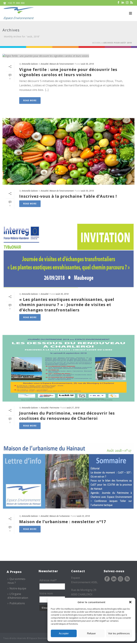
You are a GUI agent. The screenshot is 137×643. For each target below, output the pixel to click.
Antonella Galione (30, 63)
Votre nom (46, 593)
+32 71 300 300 (16, 3)
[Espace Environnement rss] (127, 579)
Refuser (91, 633)
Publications (17, 603)
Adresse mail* (48, 580)
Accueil (96, 43)
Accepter (64, 633)
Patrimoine (54, 407)
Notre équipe (18, 588)
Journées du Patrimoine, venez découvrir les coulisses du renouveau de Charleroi (67, 415)
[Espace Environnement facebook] (107, 579)
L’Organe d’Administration (18, 596)
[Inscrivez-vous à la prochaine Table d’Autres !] (68, 151)
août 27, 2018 (73, 407)
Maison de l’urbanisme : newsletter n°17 (62, 521)
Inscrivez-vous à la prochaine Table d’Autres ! (68, 196)
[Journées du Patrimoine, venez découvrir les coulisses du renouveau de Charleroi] (68, 368)
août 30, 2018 (87, 63)
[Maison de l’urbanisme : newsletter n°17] (68, 476)
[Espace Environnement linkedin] (113, 579)
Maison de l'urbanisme (59, 516)
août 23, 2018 (83, 516)
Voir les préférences (119, 633)
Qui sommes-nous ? (17, 581)
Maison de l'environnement (61, 63)
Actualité (44, 63)
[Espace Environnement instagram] (120, 579)
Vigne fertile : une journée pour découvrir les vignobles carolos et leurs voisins (68, 72)
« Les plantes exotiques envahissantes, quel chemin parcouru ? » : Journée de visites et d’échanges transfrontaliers (66, 304)
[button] (130, 602)
